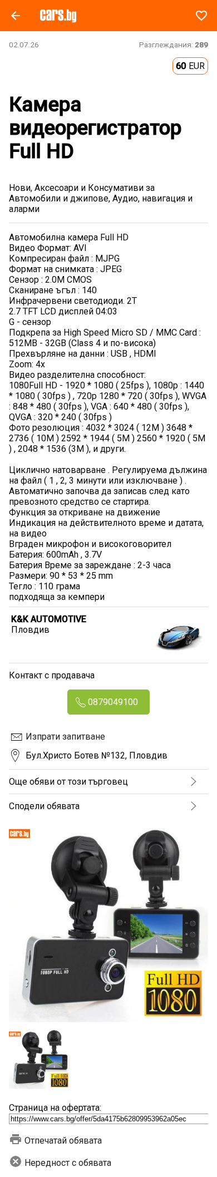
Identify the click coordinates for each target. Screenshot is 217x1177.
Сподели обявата (44, 806)
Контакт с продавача (52, 675)
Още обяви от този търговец (68, 781)
